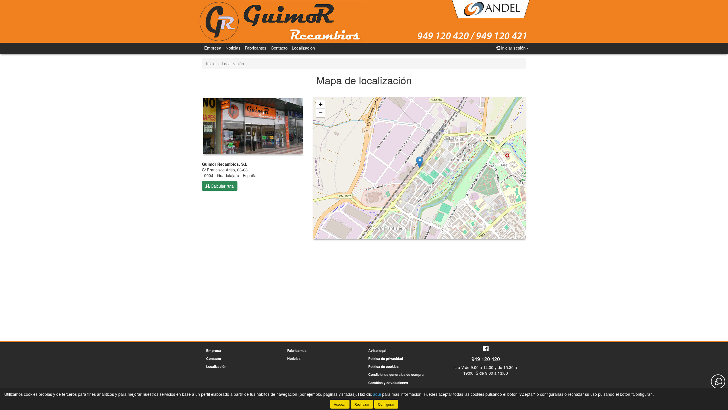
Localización (303, 48)
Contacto (279, 48)
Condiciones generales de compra (396, 374)
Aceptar (340, 404)
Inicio (211, 63)
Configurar (386, 404)
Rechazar (361, 404)
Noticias (233, 48)
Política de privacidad (385, 358)
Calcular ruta (222, 186)
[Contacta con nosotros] (718, 381)
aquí (377, 394)
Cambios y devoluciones (388, 382)
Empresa (212, 48)
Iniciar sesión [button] (513, 48)
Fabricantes (255, 48)
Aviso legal (377, 350)
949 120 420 (485, 358)
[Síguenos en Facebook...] (486, 349)
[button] (419, 162)
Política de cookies (383, 366)
